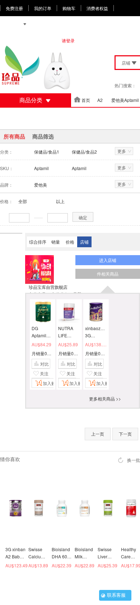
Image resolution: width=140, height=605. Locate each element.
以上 (60, 201)
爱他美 (40, 185)
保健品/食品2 (84, 152)
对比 (44, 364)
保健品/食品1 (46, 152)
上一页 (97, 434)
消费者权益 (97, 8)
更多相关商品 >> (105, 398)
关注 (44, 373)
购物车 (68, 8)
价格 (70, 242)
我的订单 (42, 8)
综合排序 (37, 242)
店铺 (84, 242)
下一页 (125, 434)
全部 (22, 201)
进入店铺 (107, 260)
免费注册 (14, 8)
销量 (55, 242)
